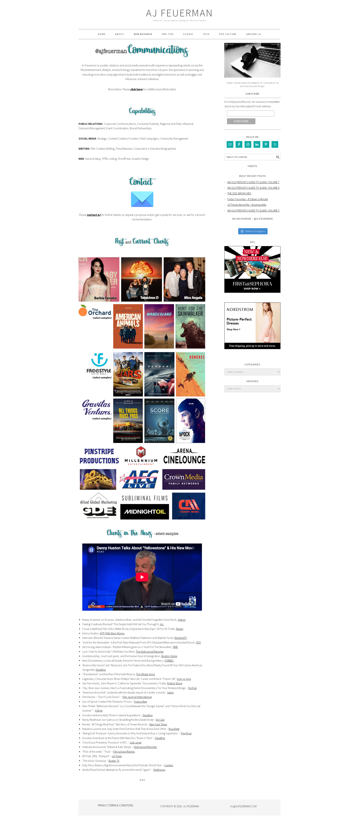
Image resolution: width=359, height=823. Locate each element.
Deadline (101, 669)
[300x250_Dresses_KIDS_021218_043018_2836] (252, 352)
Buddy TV (114, 761)
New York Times (158, 724)
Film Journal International (137, 697)
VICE (198, 642)
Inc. (162, 624)
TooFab (192, 688)
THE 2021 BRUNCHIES (239, 193)
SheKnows (159, 770)
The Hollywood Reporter (150, 651)
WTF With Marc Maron (112, 633)
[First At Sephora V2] (252, 295)
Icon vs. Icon (184, 679)
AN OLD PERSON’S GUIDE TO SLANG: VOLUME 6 (253, 188)
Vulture (181, 619)
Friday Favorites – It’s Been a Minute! (247, 199)
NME (175, 647)
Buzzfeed (174, 729)
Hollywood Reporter (145, 747)
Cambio (168, 765)
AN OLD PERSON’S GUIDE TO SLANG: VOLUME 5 (253, 210)
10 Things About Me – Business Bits (246, 205)
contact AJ (94, 215)
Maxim (179, 629)
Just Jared (135, 742)
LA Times (117, 756)
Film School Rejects (124, 751)
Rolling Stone (174, 683)
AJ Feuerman (179, 12)
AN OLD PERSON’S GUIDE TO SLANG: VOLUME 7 (253, 182)
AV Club (160, 720)
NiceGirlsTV (180, 638)
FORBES (169, 660)
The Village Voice (145, 674)
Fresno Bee (140, 701)
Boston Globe (169, 656)
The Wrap (186, 733)
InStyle (98, 710)
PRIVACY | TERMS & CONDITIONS (115, 805)
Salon (170, 692)
